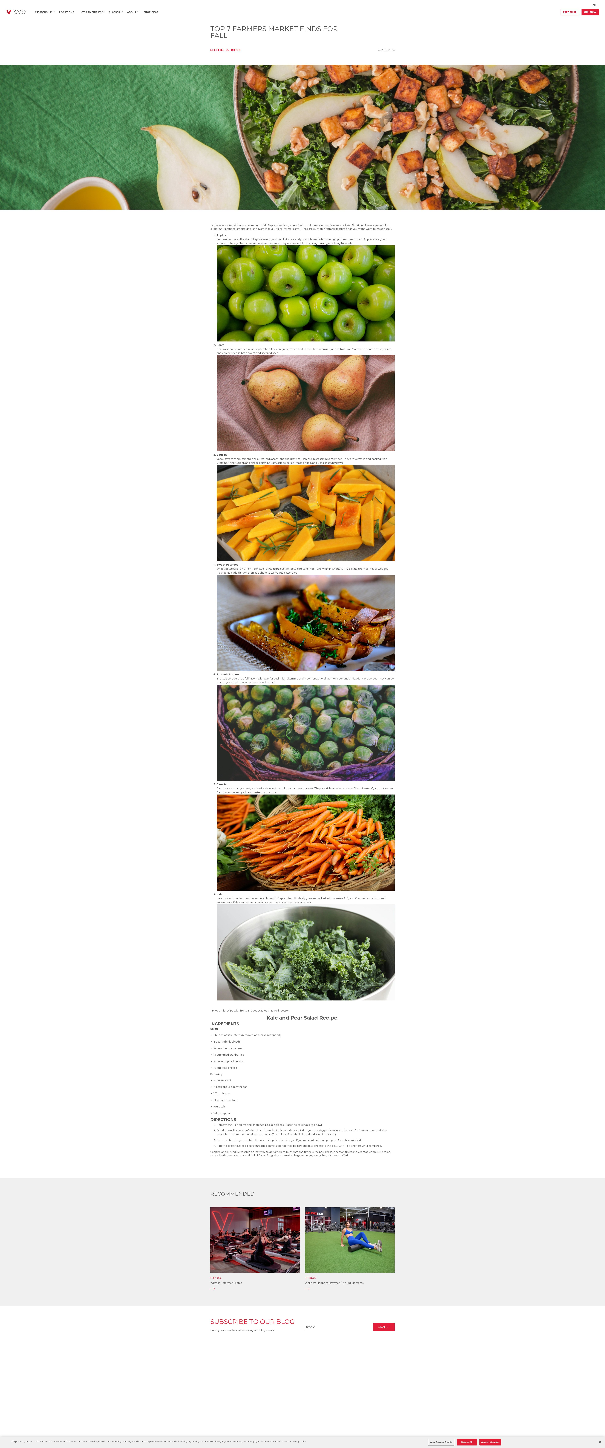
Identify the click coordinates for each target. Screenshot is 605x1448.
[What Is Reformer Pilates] (255, 1289)
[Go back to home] (16, 12)
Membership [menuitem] (43, 12)
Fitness (215, 1277)
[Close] (599, 1442)
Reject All (466, 1442)
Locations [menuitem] (66, 12)
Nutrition (232, 50)
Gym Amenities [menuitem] (91, 12)
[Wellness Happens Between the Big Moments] (350, 1289)
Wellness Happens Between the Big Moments (334, 1282)
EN (594, 5)
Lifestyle (217, 50)
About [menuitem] (131, 12)
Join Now (590, 12)
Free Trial (570, 12)
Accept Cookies (490, 1442)
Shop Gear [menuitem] (151, 12)
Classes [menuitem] (114, 12)
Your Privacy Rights (441, 1442)
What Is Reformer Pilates (226, 1282)
